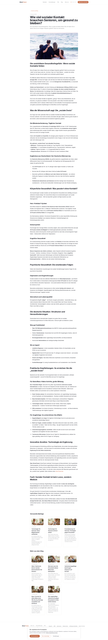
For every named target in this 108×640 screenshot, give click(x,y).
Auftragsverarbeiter (73, 626)
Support (50, 626)
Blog (62, 2)
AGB (54, 626)
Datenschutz (65, 626)
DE (71, 2)
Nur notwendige (45, 636)
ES (75, 2)
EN (73, 2)
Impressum (59, 626)
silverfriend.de (59, 471)
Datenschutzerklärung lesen (52, 632)
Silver (23, 2)
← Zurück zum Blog (34, 10)
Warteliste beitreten (83, 2)
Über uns (67, 2)
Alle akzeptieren (34, 636)
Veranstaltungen (52, 2)
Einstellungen (56, 636)
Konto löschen (82, 626)
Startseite (45, 2)
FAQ (58, 2)
